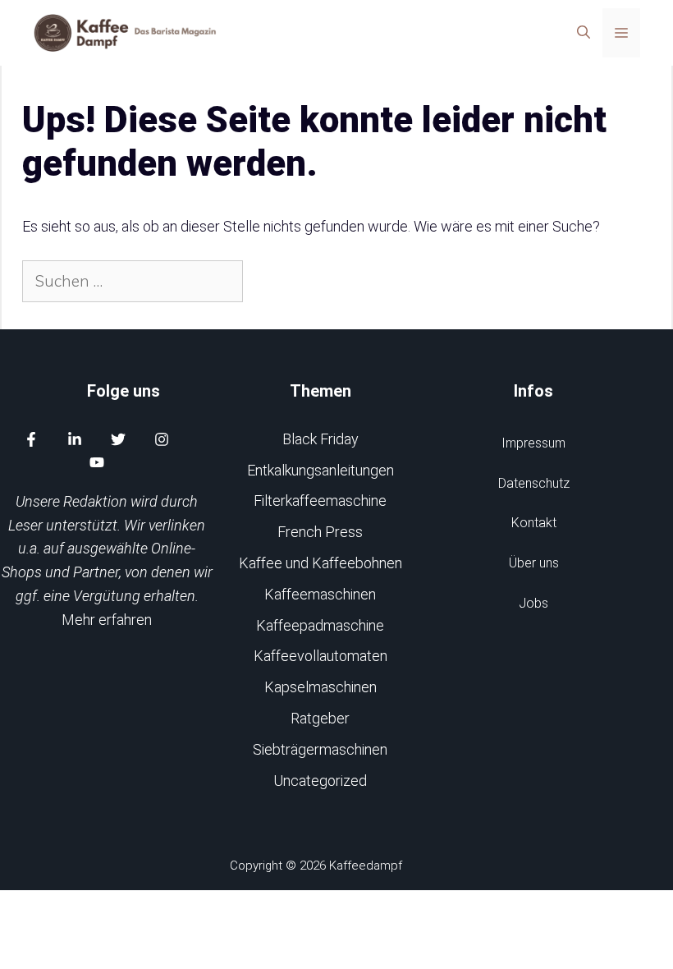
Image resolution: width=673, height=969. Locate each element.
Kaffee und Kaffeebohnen (320, 563)
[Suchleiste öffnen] (583, 32)
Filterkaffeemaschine (320, 500)
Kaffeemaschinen (320, 594)
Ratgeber (320, 718)
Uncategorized (320, 780)
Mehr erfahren (107, 619)
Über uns (534, 563)
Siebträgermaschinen (320, 749)
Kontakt (533, 522)
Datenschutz (534, 483)
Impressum (533, 443)
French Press (320, 531)
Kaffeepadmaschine (320, 625)
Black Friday (320, 439)
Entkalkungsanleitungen (320, 470)
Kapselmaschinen (320, 687)
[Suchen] (271, 281)
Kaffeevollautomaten (320, 655)
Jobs (533, 603)
